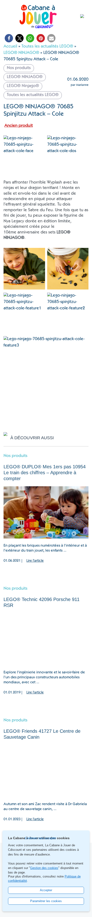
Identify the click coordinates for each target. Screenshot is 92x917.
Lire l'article (35, 561)
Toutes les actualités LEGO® (47, 46)
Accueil (10, 46)
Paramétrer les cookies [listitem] (46, 901)
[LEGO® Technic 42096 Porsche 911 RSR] (46, 639)
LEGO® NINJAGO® (21, 53)
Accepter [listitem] (46, 890)
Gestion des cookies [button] (44, 868)
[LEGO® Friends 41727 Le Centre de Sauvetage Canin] (46, 771)
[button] (9, 38)
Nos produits (15, 456)
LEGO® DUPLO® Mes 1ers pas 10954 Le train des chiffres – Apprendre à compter (45, 472)
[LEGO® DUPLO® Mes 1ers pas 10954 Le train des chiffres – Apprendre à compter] (46, 512)
